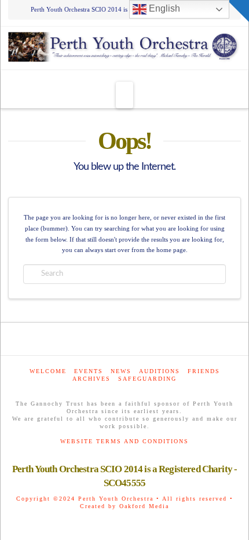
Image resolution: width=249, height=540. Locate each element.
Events (88, 371)
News (121, 371)
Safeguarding (147, 378)
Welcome (48, 371)
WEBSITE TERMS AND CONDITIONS (124, 441)
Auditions (159, 371)
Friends (204, 371)
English (163, 8)
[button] (124, 95)
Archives (91, 378)
